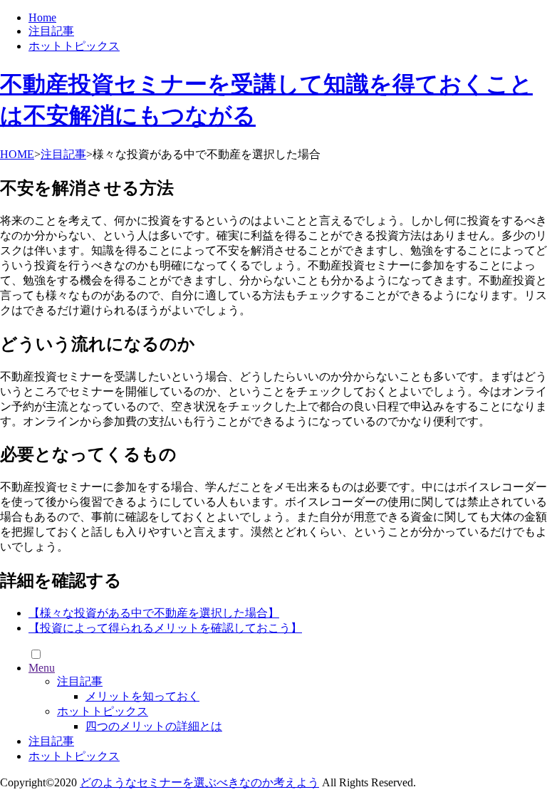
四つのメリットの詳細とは (153, 726)
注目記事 (51, 31)
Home (42, 17)
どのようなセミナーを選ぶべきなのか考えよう (199, 782)
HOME (17, 154)
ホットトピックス (74, 46)
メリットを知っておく (142, 696)
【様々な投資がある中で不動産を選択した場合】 (153, 613)
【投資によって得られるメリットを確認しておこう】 (165, 628)
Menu (41, 668)
